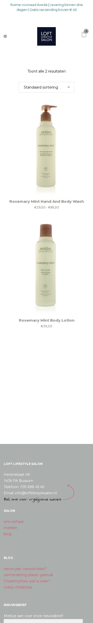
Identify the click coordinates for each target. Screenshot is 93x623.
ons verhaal (13, 521)
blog (7, 534)
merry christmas (18, 587)
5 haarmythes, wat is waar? (27, 581)
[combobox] (47, 87)
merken (10, 528)
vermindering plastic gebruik (28, 575)
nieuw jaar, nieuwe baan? (25, 569)
